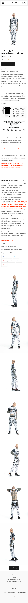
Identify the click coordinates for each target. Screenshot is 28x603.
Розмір (4, 56)
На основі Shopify (20, 592)
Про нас (14, 577)
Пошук (14, 575)
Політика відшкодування (14, 579)
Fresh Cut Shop (14, 3)
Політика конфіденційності (14, 581)
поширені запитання (7, 152)
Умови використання (14, 584)
